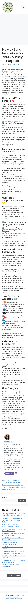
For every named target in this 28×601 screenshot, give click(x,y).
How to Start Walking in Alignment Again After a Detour (13, 534)
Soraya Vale (15, 64)
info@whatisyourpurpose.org (14, 598)
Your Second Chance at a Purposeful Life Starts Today (11, 525)
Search (4, 497)
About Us (15, 597)
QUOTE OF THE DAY (14, 575)
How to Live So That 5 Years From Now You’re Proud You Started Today (12, 520)
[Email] (16, 473)
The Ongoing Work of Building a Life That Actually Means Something (13, 515)
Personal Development (11, 480)
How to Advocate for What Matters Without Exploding (13, 561)
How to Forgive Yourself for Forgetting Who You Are (10, 543)
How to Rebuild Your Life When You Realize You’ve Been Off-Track (13, 552)
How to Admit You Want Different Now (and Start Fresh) (13, 539)
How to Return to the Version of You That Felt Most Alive (13, 530)
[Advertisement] (14, 29)
